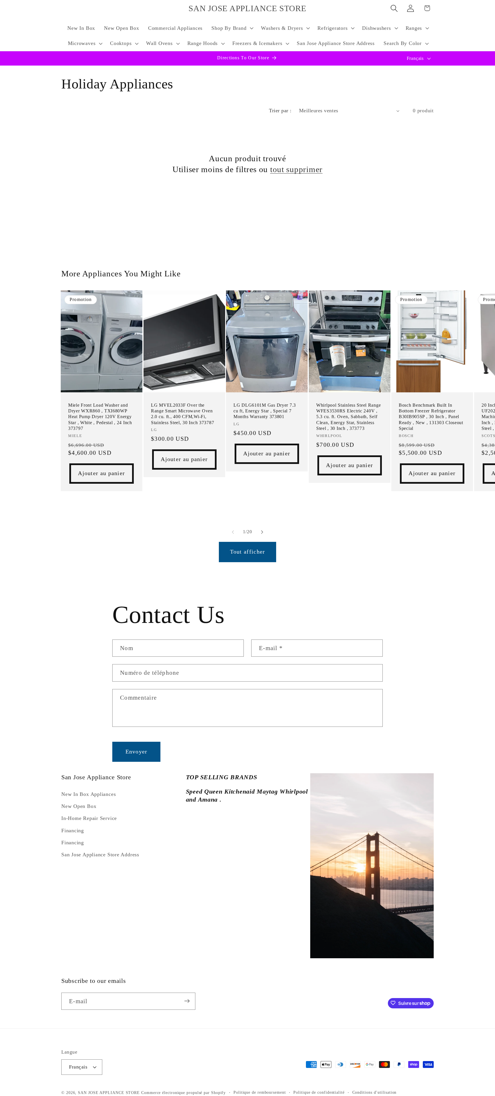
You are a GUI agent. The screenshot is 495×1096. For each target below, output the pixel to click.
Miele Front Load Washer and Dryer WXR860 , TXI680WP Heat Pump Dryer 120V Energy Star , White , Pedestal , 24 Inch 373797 (100, 417)
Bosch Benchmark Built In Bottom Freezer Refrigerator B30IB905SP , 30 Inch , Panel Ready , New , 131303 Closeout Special (431, 417)
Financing (72, 830)
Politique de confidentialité (318, 1092)
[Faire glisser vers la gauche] (233, 532)
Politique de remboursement (259, 1092)
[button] (232, 28)
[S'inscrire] (187, 1001)
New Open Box (78, 806)
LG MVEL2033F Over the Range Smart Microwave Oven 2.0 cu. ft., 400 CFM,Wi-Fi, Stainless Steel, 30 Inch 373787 (182, 414)
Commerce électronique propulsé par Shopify (183, 1092)
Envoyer (136, 752)
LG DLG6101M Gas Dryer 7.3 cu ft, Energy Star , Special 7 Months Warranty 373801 (264, 411)
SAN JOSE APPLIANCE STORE (109, 1092)
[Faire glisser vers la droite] (262, 532)
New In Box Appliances (88, 794)
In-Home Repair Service (89, 818)
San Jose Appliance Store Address (100, 854)
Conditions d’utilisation (374, 1092)
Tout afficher (247, 552)
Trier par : (280, 110)
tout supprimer (296, 169)
